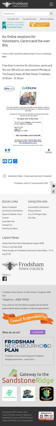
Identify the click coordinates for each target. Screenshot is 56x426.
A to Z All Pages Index (37, 214)
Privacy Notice (34, 210)
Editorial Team (29, 54)
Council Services (29, 19)
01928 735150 (22, 299)
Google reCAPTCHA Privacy (22, 418)
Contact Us (7, 225)
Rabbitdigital (6, 418)
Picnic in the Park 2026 (12, 247)
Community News (10, 228)
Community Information (12, 210)
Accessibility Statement (38, 207)
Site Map (32, 217)
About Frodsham (47, 19)
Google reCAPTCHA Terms (11, 420)
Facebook (2, 276)
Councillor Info (13, 19)
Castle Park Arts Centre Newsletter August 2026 (23, 243)
